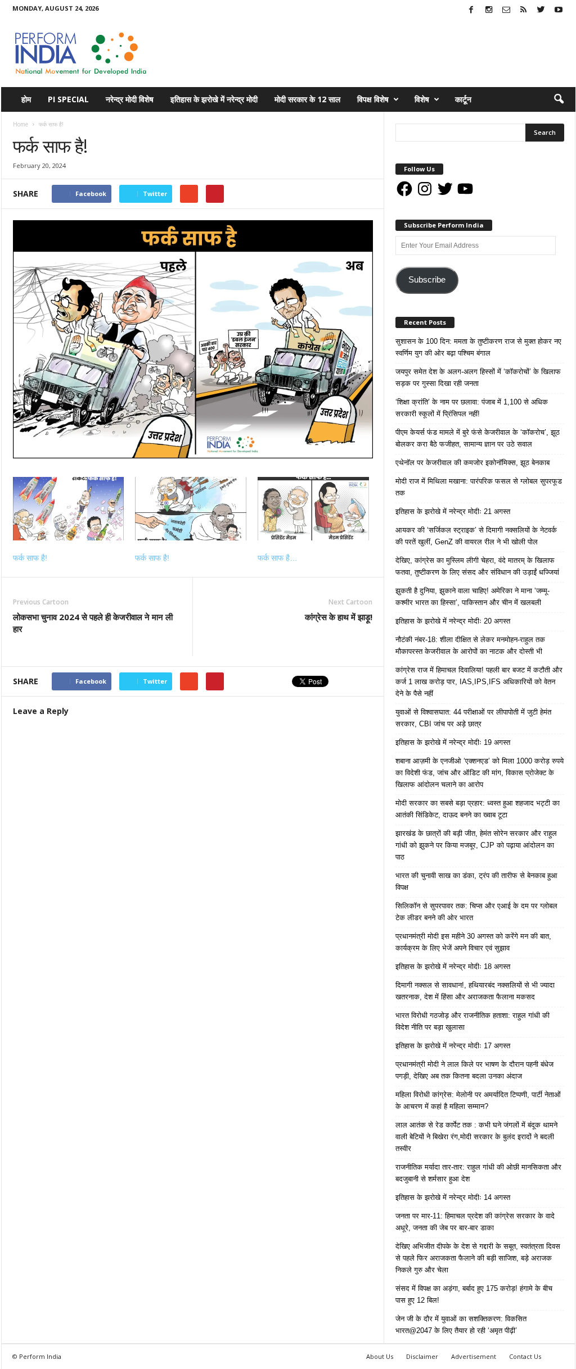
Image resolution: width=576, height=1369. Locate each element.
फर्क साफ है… (278, 557)
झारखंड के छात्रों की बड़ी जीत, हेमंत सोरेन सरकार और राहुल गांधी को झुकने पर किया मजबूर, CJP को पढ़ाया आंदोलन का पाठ (476, 845)
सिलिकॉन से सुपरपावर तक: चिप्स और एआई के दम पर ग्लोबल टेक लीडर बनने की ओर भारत (476, 912)
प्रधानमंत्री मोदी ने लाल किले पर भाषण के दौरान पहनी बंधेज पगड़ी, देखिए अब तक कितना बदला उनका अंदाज (474, 1070)
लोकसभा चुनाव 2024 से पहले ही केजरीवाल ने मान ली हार (93, 622)
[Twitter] (541, 10)
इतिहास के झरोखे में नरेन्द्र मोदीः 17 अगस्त (452, 1045)
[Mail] (506, 10)
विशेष (422, 99)
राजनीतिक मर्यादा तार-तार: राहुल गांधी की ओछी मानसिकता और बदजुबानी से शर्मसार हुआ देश (478, 1173)
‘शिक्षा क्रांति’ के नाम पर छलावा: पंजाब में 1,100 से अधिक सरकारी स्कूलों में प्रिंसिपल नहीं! (471, 408)
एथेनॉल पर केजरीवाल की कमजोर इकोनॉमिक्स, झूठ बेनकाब (472, 462)
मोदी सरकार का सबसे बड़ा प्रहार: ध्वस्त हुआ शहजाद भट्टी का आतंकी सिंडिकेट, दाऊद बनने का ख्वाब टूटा (477, 809)
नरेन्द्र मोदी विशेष (130, 99)
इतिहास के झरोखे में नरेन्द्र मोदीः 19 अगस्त (452, 742)
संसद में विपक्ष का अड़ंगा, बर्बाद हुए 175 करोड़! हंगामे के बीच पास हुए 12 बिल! (473, 1294)
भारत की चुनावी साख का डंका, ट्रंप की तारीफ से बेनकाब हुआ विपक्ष (476, 881)
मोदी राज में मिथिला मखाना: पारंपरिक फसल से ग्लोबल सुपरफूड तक (478, 487)
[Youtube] (558, 10)
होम (26, 99)
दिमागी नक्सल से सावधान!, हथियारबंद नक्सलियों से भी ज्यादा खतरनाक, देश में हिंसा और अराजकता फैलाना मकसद (475, 991)
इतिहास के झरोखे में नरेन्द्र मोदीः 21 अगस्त (452, 511)
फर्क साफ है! (30, 557)
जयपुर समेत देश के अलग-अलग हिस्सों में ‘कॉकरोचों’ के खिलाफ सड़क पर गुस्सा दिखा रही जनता (478, 377)
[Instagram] (489, 10)
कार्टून (463, 99)
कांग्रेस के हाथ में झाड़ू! (338, 616)
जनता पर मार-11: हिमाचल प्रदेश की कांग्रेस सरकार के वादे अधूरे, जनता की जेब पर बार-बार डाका (475, 1222)
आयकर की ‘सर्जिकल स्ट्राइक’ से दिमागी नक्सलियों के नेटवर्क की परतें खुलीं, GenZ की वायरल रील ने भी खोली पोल (476, 536)
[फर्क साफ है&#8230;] (313, 508)
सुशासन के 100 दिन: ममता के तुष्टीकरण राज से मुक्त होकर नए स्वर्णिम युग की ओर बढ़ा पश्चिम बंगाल (478, 347)
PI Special (68, 99)
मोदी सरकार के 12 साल (307, 99)
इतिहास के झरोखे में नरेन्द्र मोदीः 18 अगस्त (452, 966)
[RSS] (523, 10)
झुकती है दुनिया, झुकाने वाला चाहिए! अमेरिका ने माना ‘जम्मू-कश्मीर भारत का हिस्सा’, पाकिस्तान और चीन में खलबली (472, 596)
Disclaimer (422, 1356)
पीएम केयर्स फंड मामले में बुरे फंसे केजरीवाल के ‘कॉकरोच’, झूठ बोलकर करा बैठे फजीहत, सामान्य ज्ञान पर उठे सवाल (477, 438)
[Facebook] (471, 10)
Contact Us (525, 1356)
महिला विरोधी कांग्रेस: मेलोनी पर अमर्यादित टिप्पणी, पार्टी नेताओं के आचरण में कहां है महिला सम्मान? (478, 1100)
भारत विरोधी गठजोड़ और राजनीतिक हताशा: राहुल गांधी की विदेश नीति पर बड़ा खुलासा (472, 1021)
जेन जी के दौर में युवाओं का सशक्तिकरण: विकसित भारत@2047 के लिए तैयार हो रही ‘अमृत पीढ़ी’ (460, 1325)
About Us (379, 1356)
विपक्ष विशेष (373, 99)
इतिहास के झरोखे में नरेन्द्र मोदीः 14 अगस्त (452, 1197)
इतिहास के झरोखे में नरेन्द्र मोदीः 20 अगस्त (452, 621)
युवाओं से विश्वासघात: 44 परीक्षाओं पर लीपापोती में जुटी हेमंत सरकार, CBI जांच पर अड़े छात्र (473, 718)
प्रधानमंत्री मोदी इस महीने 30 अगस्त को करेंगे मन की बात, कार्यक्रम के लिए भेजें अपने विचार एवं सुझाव (473, 942)
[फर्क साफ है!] (68, 508)
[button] (558, 99)
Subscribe (427, 279)
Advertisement (473, 1356)
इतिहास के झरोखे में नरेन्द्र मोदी (214, 99)
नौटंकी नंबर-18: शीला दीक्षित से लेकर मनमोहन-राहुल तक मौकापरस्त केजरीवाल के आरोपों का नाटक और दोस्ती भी (470, 645)
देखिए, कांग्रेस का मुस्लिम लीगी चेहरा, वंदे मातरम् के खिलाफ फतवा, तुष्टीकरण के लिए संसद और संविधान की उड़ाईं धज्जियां (477, 566)
